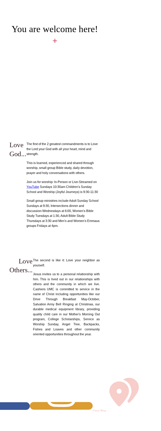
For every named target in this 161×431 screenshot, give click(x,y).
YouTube (33, 186)
